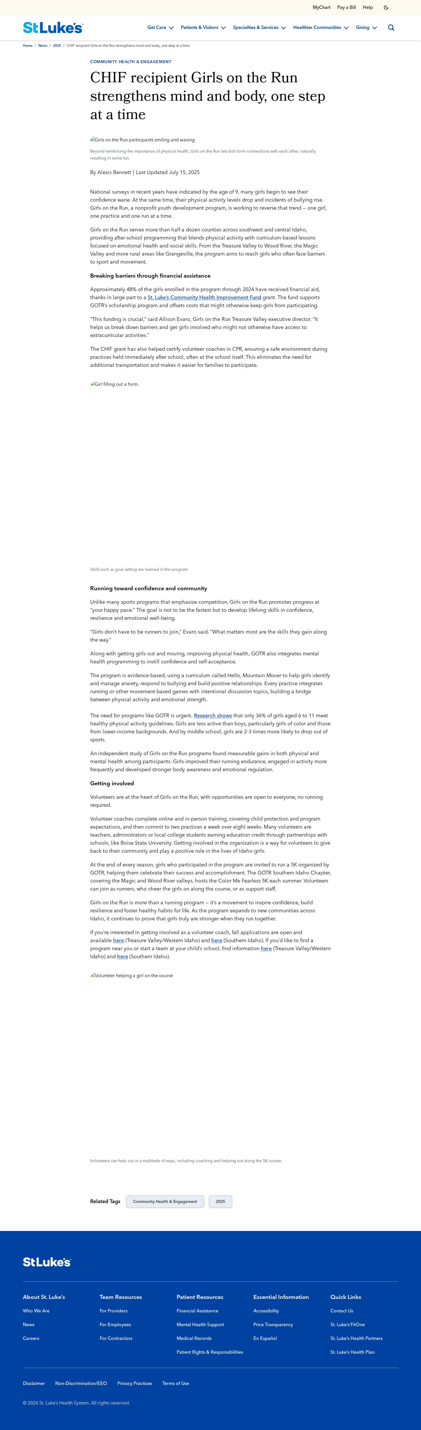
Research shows (213, 715)
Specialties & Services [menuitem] (255, 27)
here (118, 940)
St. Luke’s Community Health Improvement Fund (204, 297)
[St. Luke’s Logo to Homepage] (53, 27)
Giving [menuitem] (362, 27)
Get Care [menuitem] (156, 27)
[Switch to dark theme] (386, 7)
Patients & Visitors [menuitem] (199, 27)
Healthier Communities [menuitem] (317, 27)
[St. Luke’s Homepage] (47, 1262)
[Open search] (391, 27)
